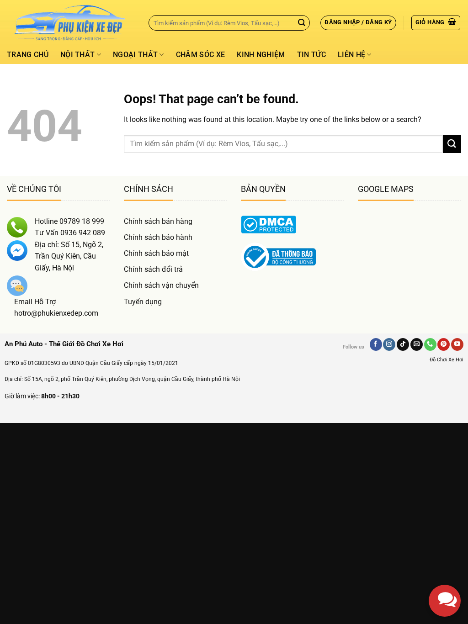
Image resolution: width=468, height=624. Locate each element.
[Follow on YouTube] (457, 344)
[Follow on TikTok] (403, 344)
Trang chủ (27, 54)
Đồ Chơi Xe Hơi (446, 360)
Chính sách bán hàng (158, 221)
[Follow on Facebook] (376, 344)
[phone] (444, 555)
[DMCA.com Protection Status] (268, 223)
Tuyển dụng (143, 301)
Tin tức (311, 54)
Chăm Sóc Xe (200, 54)
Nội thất (77, 54)
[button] (358, 23)
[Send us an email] (416, 344)
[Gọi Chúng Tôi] (430, 344)
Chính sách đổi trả (153, 269)
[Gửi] (301, 23)
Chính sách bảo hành (158, 237)
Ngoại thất (135, 54)
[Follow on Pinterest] (443, 344)
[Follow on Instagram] (389, 344)
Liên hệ (351, 54)
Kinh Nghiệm (261, 54)
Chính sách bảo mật (156, 253)
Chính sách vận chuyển (161, 285)
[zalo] (444, 523)
